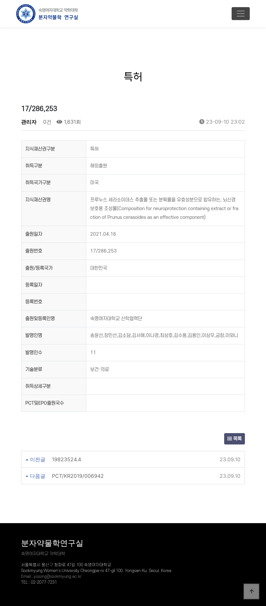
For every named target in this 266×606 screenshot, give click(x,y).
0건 (47, 121)
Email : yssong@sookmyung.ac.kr (51, 576)
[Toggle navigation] (241, 13)
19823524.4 (66, 459)
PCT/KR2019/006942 (78, 476)
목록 (237, 439)
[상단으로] (251, 591)
